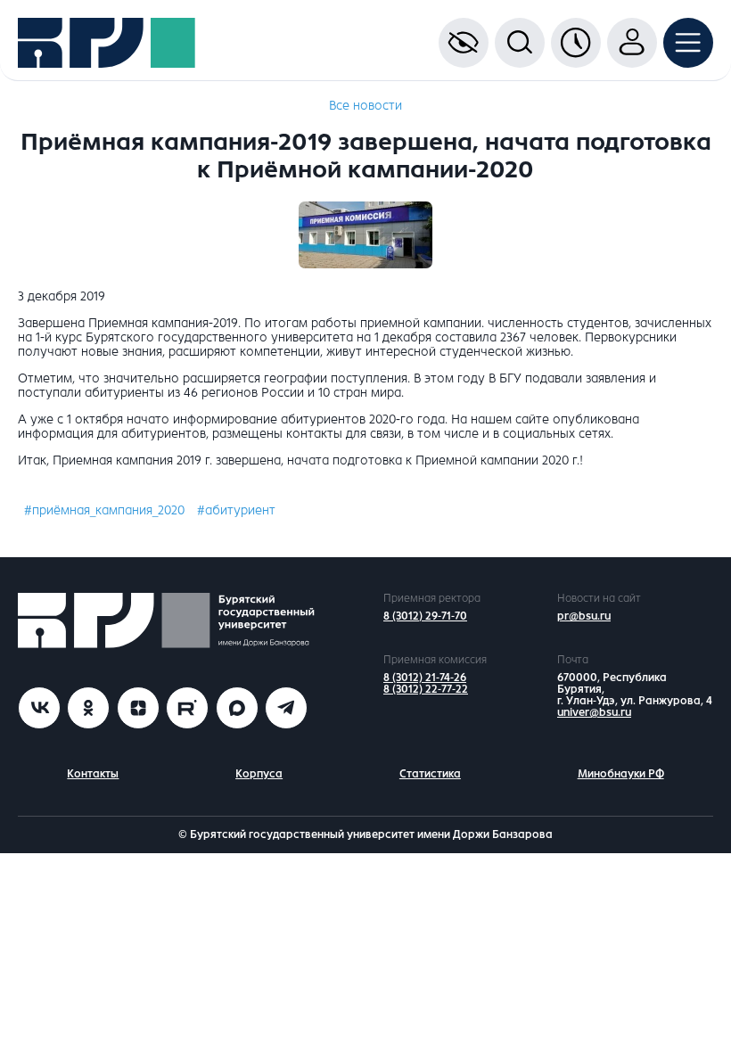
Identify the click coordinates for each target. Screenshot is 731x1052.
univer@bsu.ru (594, 712)
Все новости (365, 105)
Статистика (430, 773)
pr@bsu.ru (584, 616)
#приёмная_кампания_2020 (104, 510)
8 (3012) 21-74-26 (424, 677)
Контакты (93, 773)
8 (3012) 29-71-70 (425, 616)
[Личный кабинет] (632, 43)
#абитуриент (236, 510)
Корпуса (259, 773)
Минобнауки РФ (621, 773)
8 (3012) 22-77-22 (425, 689)
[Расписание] (576, 43)
